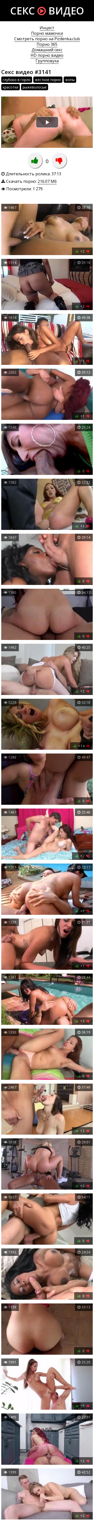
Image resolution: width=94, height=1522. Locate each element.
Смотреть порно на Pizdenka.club (47, 39)
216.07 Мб (47, 181)
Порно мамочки (47, 33)
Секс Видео (47, 11)
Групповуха (47, 61)
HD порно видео (47, 55)
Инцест (47, 28)
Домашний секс (47, 50)
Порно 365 (47, 44)
